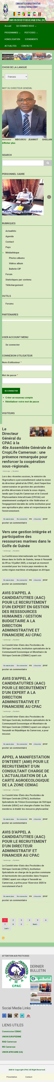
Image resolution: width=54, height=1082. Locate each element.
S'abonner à (3, 938)
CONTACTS (26, 46)
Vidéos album (16, 263)
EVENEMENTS (31, 39)
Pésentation (12, 1077)
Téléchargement (14, 285)
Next (49, 56)
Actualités (11, 231)
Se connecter (13, 344)
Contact (10, 241)
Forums (10, 303)
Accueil (8, 26)
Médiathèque (12, 252)
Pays (8, 247)
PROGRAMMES (11, 32)
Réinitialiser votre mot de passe (22, 401)
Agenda (10, 236)
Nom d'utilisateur (11, 362)
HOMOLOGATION (12, 39)
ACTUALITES (10, 46)
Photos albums (17, 258)
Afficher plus (8, 143)
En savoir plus (9, 519)
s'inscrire (37, 519)
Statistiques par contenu (18, 279)
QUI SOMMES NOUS (25, 26)
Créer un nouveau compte (19, 397)
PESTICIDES (30, 32)
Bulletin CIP (15, 269)
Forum (9, 274)
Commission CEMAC (11, 1031)
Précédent (5, 56)
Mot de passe (9, 375)
